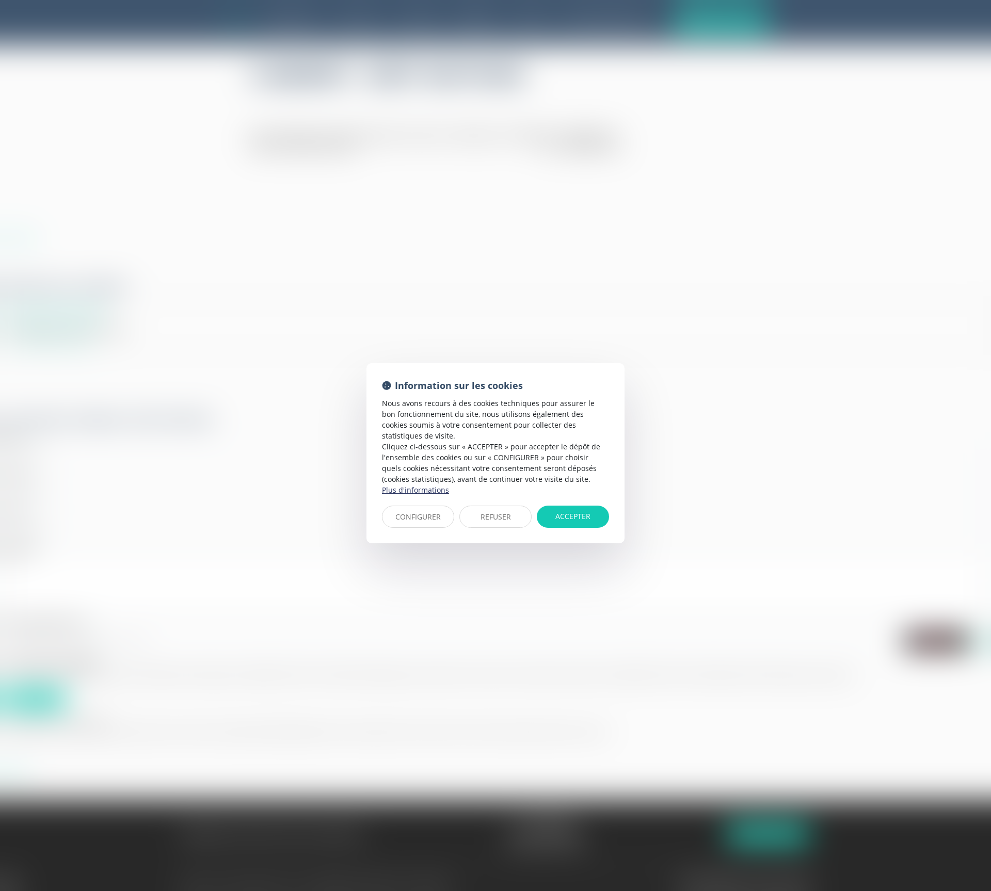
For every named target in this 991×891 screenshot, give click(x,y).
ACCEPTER (572, 516)
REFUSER (496, 517)
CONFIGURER (418, 517)
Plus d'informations (415, 490)
